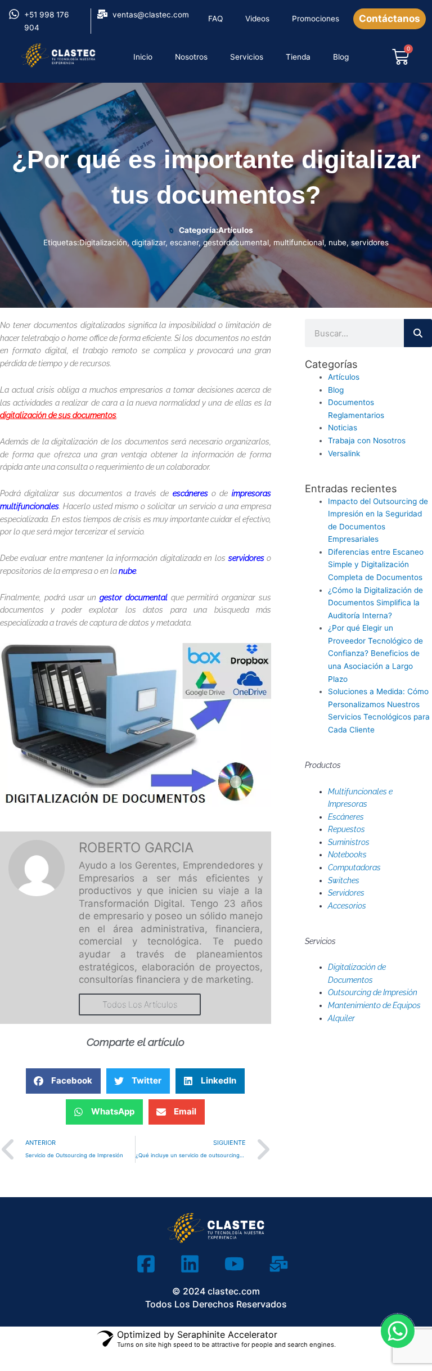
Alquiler (341, 1018)
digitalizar (148, 242)
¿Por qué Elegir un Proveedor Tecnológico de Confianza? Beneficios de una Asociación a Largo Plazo (375, 653)
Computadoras (354, 867)
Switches (343, 880)
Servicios (246, 56)
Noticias (342, 427)
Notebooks (347, 854)
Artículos (235, 230)
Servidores (346, 892)
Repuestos (346, 829)
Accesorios (347, 905)
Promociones (315, 18)
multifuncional (298, 242)
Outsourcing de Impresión (372, 992)
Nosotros (191, 56)
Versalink (344, 453)
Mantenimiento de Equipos (374, 1005)
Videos (257, 18)
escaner (184, 242)
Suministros (349, 842)
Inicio (142, 56)
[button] (63, 1081)
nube (337, 242)
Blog (341, 56)
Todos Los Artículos (139, 1004)
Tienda (298, 56)
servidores (370, 242)
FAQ (215, 18)
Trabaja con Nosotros (367, 440)
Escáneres (346, 816)
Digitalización (103, 242)
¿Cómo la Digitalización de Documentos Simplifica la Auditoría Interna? (375, 603)
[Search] (418, 333)
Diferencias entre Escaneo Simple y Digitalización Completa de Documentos (376, 564)
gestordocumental (236, 242)
